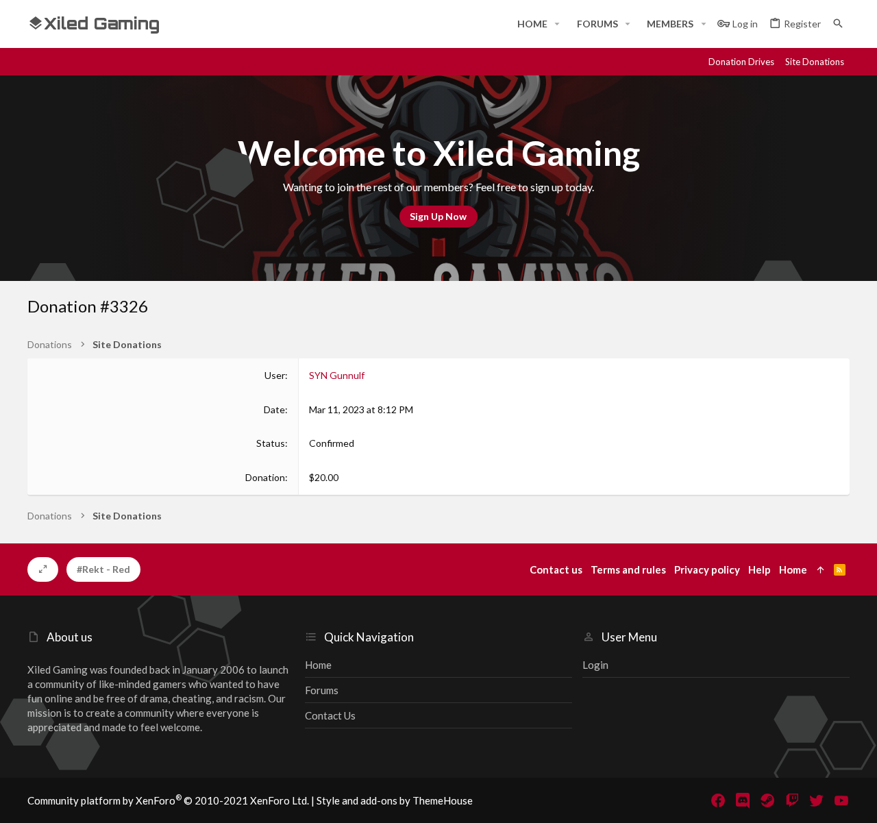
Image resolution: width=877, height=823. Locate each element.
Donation (265, 477)
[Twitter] (816, 800)
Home (318, 665)
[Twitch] (792, 800)
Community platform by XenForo (168, 800)
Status (270, 443)
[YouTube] (841, 800)
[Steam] (767, 800)
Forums (321, 690)
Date (274, 409)
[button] (557, 24)
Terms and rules (628, 569)
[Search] (838, 24)
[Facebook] (718, 800)
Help (759, 569)
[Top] (820, 569)
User (274, 375)
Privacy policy (707, 569)
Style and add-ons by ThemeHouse (395, 800)
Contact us (330, 715)
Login (595, 665)
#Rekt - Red (103, 569)
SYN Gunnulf (337, 375)
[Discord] (742, 800)
